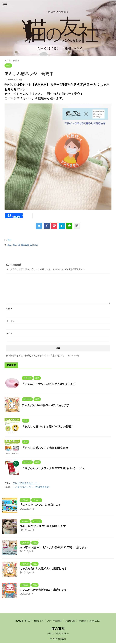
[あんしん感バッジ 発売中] (62, 226)
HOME (18, 621)
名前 (9, 308)
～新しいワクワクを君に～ (58, 633)
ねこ (9, 244)
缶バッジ (34, 244)
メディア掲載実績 (54, 621)
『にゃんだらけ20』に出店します (40, 504)
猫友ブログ (38, 621)
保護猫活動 (70, 621)
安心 (15, 244)
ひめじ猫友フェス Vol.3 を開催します (43, 526)
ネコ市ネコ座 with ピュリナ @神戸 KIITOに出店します (53, 547)
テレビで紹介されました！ (26, 483)
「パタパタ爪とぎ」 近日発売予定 (31, 486)
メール (10, 321)
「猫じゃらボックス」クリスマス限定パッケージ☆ (53, 468)
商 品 (27, 621)
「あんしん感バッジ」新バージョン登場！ (48, 426)
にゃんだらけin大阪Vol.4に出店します (45, 405)
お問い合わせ (95, 621)
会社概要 (82, 621)
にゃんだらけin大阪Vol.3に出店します (43, 589)
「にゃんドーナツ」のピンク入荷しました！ (49, 383)
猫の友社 (25, 244)
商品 (9, 240)
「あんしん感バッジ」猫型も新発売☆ (45, 447)
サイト (9, 333)
